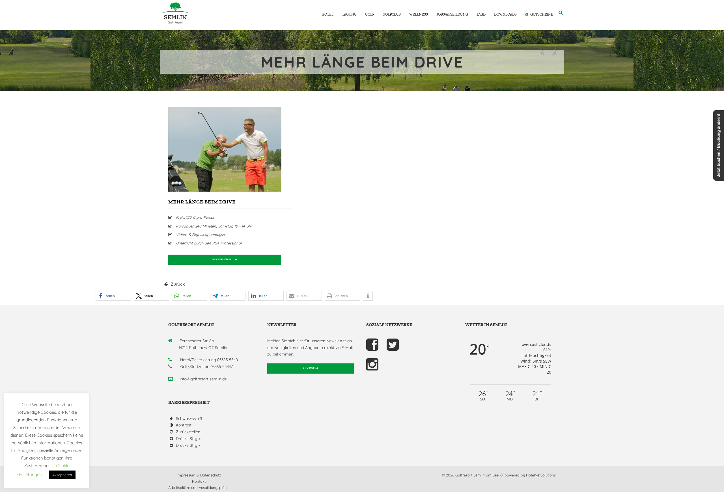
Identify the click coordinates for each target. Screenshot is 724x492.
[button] (113, 296)
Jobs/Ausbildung (452, 14)
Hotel (327, 14)
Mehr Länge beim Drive (202, 202)
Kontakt (199, 481)
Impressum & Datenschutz (199, 475)
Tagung (349, 14)
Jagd (481, 14)
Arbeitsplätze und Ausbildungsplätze (198, 487)
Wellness (418, 14)
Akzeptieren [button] (62, 475)
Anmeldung (310, 368)
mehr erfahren (222, 259)
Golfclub (392, 14)
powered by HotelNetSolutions (530, 475)
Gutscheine (541, 14)
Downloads (505, 14)
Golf (369, 14)
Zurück (177, 284)
